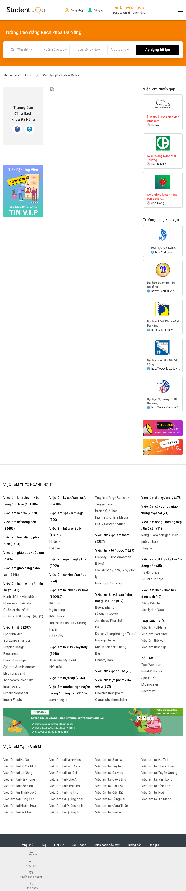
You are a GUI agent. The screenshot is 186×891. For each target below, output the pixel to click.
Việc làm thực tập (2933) (67, 678)
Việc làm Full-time (153, 627)
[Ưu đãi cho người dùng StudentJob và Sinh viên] (93, 721)
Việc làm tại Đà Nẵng (17, 773)
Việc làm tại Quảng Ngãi (66, 799)
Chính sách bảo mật (107, 845)
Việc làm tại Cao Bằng (110, 779)
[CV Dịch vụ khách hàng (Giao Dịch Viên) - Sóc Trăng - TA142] (163, 181)
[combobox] (55, 50)
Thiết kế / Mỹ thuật (62, 660)
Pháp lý (54, 541)
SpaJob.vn (149, 678)
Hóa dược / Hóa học (109, 583)
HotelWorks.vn (151, 671)
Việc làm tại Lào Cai (63, 773)
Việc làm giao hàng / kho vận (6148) (21, 571)
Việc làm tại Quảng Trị (64, 812)
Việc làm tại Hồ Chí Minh (20, 766)
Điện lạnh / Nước (152, 610)
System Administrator (19, 667)
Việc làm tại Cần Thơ (155, 786)
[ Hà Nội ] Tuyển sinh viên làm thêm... (163, 119)
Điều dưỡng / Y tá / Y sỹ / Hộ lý (115, 573)
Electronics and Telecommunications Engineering (18, 680)
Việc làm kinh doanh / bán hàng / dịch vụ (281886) (22, 501)
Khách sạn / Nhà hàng (110, 647)
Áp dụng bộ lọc (157, 50)
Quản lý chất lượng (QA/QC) (23, 616)
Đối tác (147, 658)
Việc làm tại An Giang (156, 799)
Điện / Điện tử (150, 603)
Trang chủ (26, 845)
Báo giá (154, 845)
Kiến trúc (55, 667)
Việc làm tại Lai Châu (18, 812)
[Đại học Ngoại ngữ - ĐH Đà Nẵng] (162, 386)
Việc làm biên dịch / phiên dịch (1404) (22, 541)
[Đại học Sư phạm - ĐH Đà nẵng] (162, 269)
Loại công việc (153, 621)
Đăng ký (98, 10)
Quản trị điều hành (16, 610)
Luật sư (54, 548)
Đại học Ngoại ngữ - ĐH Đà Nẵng (162, 401)
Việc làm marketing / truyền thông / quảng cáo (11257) (69, 690)
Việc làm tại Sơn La (108, 759)
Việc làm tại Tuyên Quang (159, 773)
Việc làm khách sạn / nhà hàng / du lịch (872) (113, 598)
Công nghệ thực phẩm (111, 699)
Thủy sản (147, 548)
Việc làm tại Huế (152, 792)
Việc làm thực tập (153, 647)
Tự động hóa (150, 572)
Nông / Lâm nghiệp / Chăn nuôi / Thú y (159, 538)
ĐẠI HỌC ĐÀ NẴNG (163, 248)
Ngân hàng (57, 610)
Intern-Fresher (13, 699)
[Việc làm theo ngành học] (163, 447)
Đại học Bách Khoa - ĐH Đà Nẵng (163, 323)
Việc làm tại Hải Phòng (19, 779)
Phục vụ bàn (104, 660)
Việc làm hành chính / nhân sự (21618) (23, 587)
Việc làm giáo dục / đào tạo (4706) (23, 556)
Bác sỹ (100, 563)
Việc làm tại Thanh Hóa (157, 766)
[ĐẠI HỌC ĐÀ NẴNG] (162, 234)
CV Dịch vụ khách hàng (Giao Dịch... (162, 196)
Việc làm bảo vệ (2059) (20, 513)
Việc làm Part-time (154, 634)
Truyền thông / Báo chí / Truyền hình (112, 501)
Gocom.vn (148, 691)
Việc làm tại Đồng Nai (110, 799)
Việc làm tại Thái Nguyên (20, 792)
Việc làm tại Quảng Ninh (66, 805)
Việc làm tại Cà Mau (109, 773)
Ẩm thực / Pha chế (108, 620)
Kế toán (54, 603)
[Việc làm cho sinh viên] (163, 428)
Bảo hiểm (56, 636)
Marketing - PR (60, 700)
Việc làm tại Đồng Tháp (111, 805)
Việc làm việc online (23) (113, 671)
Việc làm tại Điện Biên (110, 792)
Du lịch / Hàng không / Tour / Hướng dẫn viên (115, 637)
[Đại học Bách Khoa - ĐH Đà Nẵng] (162, 308)
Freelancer (11, 654)
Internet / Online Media (111, 517)
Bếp (98, 627)
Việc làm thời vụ (152, 640)
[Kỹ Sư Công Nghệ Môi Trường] (163, 143)
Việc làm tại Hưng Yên (18, 799)
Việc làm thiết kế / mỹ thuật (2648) (68, 650)
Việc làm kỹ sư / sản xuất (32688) (67, 501)
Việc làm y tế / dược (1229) (114, 550)
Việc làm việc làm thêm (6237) (112, 538)
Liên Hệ (59, 845)
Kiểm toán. (56, 616)
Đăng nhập (77, 10)
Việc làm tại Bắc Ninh (18, 786)
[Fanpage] (17, 129)
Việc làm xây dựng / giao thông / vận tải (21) (159, 510)
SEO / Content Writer (110, 524)
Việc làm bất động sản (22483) (19, 525)
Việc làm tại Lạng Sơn (64, 766)
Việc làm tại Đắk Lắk (109, 786)
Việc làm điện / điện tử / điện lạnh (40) (158, 593)
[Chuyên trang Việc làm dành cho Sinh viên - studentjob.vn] (26, 10)
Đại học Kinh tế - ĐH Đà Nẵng (162, 362)
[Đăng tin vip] (23, 190)
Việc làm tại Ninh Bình (64, 786)
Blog (44, 845)
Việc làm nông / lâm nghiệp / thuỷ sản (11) (161, 525)
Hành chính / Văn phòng (20, 596)
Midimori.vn (149, 684)
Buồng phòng (104, 607)
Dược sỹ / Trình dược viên (113, 557)
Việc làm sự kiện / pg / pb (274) (67, 578)
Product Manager (15, 693)
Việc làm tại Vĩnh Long (156, 779)
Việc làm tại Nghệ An (63, 779)
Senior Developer (15, 660)
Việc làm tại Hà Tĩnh (155, 759)
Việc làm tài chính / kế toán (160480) (69, 593)
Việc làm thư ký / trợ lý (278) (161, 498)
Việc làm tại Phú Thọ (63, 792)
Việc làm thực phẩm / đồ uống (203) (113, 683)
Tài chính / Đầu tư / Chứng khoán (68, 626)
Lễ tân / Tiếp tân (106, 614)
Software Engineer (16, 640)
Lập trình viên (12, 634)
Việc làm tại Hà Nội (16, 759)
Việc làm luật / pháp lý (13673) (65, 532)
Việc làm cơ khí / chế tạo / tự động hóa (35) (161, 562)
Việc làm (31, 865)
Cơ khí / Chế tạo (152, 579)
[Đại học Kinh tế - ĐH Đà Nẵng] (162, 347)
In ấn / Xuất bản (106, 511)
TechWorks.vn (151, 665)
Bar (97, 653)
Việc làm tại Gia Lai (108, 812)
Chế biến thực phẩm (109, 693)
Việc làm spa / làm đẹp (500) (66, 516)
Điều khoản (78, 845)
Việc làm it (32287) (17, 627)
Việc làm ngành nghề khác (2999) (68, 562)
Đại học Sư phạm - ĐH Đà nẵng (161, 284)
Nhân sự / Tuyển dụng (18, 603)
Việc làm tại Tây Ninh (110, 766)
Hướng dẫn (134, 845)
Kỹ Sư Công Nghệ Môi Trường (161, 158)
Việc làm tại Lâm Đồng (65, 759)
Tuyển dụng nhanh (31, 876)
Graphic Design (14, 647)
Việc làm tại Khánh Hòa (19, 805)
